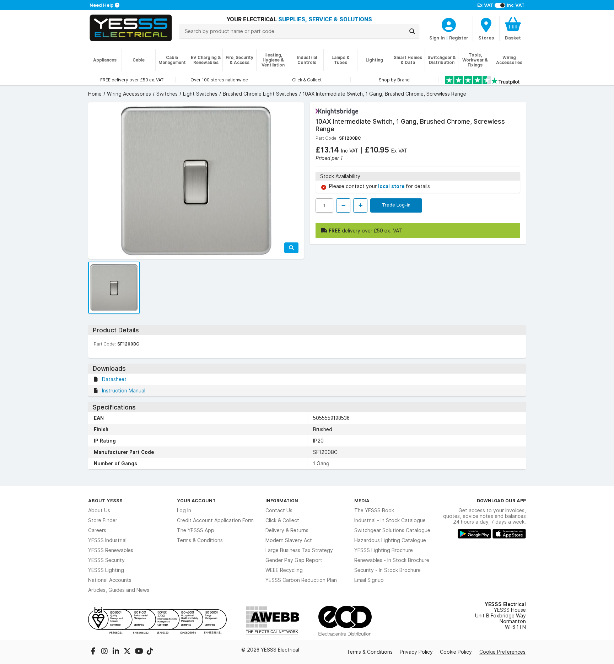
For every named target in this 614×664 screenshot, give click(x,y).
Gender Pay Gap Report (293, 560)
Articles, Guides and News (118, 590)
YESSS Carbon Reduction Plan (301, 580)
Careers (97, 530)
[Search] (412, 31)
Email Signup (369, 580)
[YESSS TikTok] (150, 652)
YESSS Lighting (106, 570)
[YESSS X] (128, 652)
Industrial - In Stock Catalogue (390, 520)
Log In (184, 510)
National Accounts (109, 580)
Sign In (437, 38)
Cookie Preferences (502, 652)
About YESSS (105, 500)
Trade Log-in (396, 205)
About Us (99, 510)
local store (392, 186)
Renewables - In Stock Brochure (391, 560)
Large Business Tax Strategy (299, 550)
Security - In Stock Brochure (387, 570)
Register (458, 38)
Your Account (196, 500)
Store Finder (102, 520)
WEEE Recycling (284, 570)
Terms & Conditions (200, 540)
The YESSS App (195, 530)
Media (362, 500)
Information (281, 500)
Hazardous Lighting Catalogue (390, 540)
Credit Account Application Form (215, 520)
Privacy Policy (416, 652)
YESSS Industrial (107, 540)
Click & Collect (282, 520)
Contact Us (278, 510)
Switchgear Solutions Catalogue (392, 530)
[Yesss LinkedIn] (116, 652)
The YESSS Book (374, 510)
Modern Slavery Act (288, 540)
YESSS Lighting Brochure (383, 550)
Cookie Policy (456, 652)
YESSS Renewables (110, 550)
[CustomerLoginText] (448, 24)
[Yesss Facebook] (93, 652)
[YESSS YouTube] (139, 652)
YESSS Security (106, 560)
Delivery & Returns (286, 530)
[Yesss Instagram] (105, 652)
